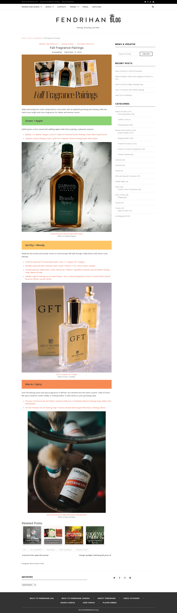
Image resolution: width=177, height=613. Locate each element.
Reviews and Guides (30, 7)
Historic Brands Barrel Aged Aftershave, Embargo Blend (82, 407)
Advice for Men (121, 111)
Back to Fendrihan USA (30, 2)
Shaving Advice (123, 125)
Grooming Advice (124, 114)
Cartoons (96, 7)
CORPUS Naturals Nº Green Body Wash (41, 262)
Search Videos (67, 602)
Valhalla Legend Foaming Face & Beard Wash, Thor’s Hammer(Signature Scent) (57, 276)
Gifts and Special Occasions (126, 176)
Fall (24, 550)
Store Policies (120, 195)
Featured (118, 165)
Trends (73, 7)
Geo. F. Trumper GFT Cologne (72, 262)
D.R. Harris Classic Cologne (84, 266)
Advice (48, 7)
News (117, 187)
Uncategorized (121, 216)
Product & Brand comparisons (129, 149)
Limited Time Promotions (128, 189)
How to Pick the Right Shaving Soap (129, 84)
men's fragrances (65, 550)
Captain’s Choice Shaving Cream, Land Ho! (42, 138)
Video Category (131, 598)
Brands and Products (49, 44)
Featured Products (85, 44)
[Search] (153, 7)
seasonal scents (82, 550)
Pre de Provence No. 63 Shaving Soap (41, 407)
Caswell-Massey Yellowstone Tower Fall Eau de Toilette (48, 269)
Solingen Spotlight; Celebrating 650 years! (94, 555)
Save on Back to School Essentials (128, 71)
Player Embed (110, 602)
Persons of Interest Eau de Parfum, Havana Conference (48, 401)
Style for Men (123, 210)
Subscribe (146, 54)
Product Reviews (124, 154)
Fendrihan (58, 52)
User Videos (89, 602)
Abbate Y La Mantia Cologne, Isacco (40, 134)
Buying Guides (68, 44)
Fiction (117, 170)
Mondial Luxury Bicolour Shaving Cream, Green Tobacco (48, 266)
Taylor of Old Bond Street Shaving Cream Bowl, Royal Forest (82, 134)
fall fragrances (36, 550)
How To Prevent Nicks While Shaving (129, 90)
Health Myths (120, 181)
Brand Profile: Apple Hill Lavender (36, 555)
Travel (85, 7)
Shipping (121, 197)
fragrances (50, 550)
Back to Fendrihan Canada (50, 2)
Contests (61, 7)
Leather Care (123, 119)
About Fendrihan (68, 2)
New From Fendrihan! (123, 95)
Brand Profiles (123, 133)
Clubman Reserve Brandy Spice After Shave (80, 138)
